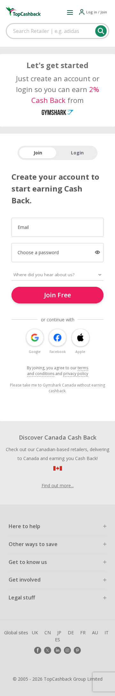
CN (47, 633)
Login (77, 153)
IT (106, 633)
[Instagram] (67, 650)
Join (38, 153)
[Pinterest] (77, 650)
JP (59, 633)
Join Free (57, 295)
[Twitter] (47, 650)
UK (35, 633)
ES (57, 640)
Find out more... (58, 485)
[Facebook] (37, 650)
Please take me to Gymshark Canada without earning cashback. (57, 388)
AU (95, 633)
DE (71, 633)
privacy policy (75, 373)
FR (83, 633)
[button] (70, 12)
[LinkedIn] (57, 650)
